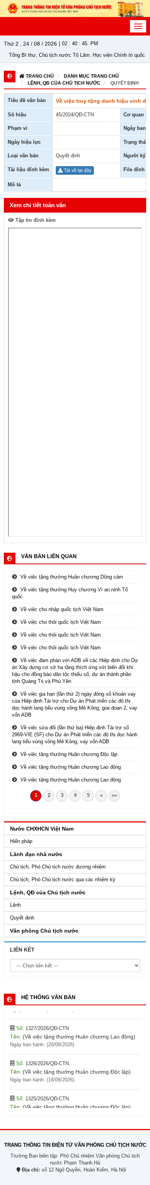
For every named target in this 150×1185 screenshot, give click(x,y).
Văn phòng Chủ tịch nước (44, 931)
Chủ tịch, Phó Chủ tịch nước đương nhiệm (58, 867)
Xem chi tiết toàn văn (38, 205)
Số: (42, 1022)
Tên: (72, 1031)
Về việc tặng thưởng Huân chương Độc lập (68, 754)
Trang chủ (39, 76)
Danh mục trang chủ (91, 76)
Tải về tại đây (77, 170)
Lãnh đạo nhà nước (36, 854)
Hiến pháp (21, 841)
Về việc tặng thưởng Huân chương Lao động (70, 767)
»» (114, 795)
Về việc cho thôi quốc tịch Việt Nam (60, 622)
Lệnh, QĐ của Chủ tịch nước (64, 83)
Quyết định (124, 83)
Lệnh (15, 905)
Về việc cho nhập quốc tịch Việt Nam (61, 609)
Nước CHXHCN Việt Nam (41, 829)
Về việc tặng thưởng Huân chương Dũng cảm (71, 577)
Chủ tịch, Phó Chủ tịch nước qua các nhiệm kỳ (62, 879)
